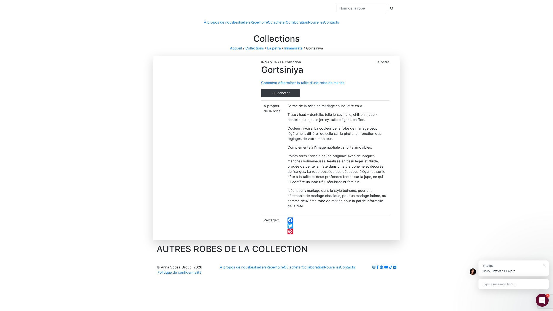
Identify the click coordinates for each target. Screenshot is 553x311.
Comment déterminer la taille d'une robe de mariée (303, 83)
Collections (254, 48)
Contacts (331, 22)
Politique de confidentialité (179, 272)
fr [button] (390, 22)
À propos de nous (218, 22)
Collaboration (297, 22)
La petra (274, 48)
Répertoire (259, 22)
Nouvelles (316, 22)
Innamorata (293, 48)
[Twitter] (337, 226)
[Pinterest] (337, 231)
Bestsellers (242, 22)
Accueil (236, 48)
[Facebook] (337, 220)
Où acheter (277, 22)
